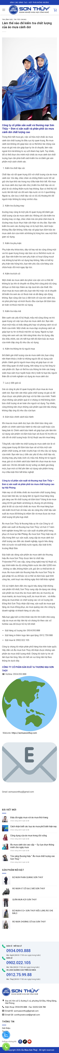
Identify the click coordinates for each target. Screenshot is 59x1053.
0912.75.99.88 (19, 974)
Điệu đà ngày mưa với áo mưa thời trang (29, 817)
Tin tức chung (20, 19)
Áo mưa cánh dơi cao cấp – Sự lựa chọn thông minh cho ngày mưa (32, 846)
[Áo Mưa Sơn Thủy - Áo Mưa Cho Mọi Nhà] (29, 9)
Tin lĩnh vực (7, 19)
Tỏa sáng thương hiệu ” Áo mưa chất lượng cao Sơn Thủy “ (32, 857)
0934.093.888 (18, 950)
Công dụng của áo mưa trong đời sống (28, 835)
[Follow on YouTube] (29, 1041)
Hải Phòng (10, 487)
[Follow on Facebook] (20, 1041)
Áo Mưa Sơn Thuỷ (29, 1050)
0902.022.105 (18, 962)
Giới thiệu (6, 1028)
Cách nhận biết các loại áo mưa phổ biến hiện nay (33, 826)
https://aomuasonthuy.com (24, 733)
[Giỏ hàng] (55, 10)
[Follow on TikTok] (25, 1041)
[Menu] (3, 9)
